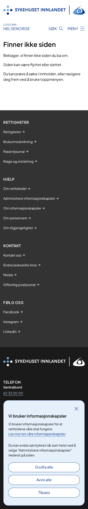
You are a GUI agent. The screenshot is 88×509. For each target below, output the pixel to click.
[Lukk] (76, 408)
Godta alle (44, 467)
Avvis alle (44, 479)
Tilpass (44, 492)
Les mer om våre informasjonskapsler (36, 434)
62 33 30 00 (13, 393)
